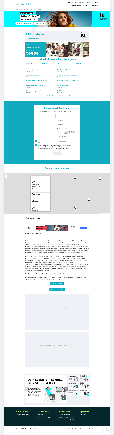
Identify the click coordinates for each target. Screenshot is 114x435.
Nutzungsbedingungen (59, 145)
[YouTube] (29, 53)
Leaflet (102, 213)
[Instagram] (35, 53)
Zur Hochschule (39, 23)
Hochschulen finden (77, 5)
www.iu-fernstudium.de (33, 47)
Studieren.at (19, 9)
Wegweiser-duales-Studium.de (66, 417)
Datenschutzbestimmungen (44, 146)
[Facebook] (27, 53)
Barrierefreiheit (95, 428)
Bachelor (29, 64)
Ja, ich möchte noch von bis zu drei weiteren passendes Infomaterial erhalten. (57, 141)
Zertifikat (78, 64)
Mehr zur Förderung (57, 283)
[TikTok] (37, 53)
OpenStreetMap (106, 213)
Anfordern (57, 154)
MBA (59, 64)
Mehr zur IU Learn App (57, 289)
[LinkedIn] (32, 53)
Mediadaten (40, 414)
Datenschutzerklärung (73, 428)
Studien (87, 5)
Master (44, 64)
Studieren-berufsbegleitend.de (66, 420)
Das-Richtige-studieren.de (65, 414)
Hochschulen (62, 141)
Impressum (60, 428)
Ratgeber (94, 5)
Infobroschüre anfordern (24, 23)
